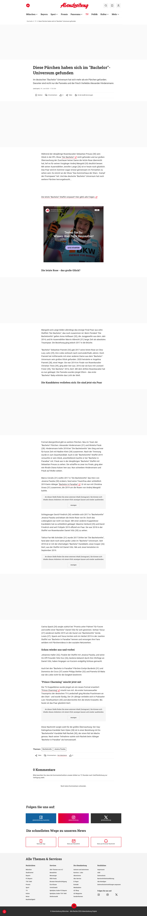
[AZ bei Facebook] (98, 894)
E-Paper (76, 881)
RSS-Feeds (53, 878)
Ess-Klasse (53, 884)
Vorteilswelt (53, 887)
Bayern (44, 14)
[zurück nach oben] (74, 907)
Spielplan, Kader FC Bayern (58, 890)
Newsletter (53, 872)
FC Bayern (29, 878)
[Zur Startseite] (74, 8)
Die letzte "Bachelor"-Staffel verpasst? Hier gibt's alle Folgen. (68, 197)
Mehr (114, 14)
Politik (94, 14)
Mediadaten (77, 887)
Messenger (53, 875)
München (31, 14)
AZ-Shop (76, 890)
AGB (98, 872)
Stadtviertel (29, 872)
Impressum (100, 869)
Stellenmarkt (54, 896)
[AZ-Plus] (28, 5)
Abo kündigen (101, 881)
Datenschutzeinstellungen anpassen (109, 884)
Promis (64, 14)
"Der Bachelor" (68, 157)
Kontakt (76, 884)
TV (87, 14)
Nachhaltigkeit (30, 899)
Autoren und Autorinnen (81, 869)
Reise (27, 896)
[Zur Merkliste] (112, 5)
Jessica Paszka (59, 749)
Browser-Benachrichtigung (58, 881)
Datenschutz (101, 875)
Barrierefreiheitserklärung (105, 878)
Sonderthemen (78, 896)
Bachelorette (47, 749)
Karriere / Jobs (78, 872)
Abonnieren (77, 875)
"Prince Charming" (49, 690)
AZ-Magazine (78, 893)
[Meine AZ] (118, 5)
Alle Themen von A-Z (56, 869)
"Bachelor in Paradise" (68, 484)
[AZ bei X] (116, 894)
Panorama (75, 14)
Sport (53, 14)
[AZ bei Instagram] (107, 894)
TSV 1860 (29, 881)
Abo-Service (77, 878)
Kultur (103, 14)
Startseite (30, 21)
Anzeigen (73, 505)
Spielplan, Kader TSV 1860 (58, 893)
